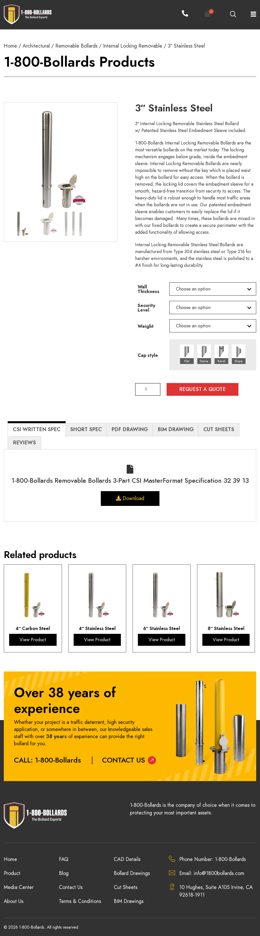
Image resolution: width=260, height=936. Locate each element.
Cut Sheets (125, 887)
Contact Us (123, 760)
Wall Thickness (148, 289)
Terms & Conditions (80, 901)
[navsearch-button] (233, 14)
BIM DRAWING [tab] (176, 429)
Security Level (146, 307)
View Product (33, 639)
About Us (13, 901)
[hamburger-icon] (250, 14)
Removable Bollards (76, 46)
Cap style (148, 355)
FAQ (63, 859)
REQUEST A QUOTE (202, 389)
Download (132, 498)
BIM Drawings (128, 901)
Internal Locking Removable (132, 46)
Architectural (36, 46)
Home (10, 46)
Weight (146, 326)
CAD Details (127, 859)
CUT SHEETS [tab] (218, 429)
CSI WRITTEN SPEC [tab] (36, 429)
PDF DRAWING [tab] (129, 429)
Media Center (19, 887)
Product (12, 873)
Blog (64, 873)
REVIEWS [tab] (24, 442)
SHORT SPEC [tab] (86, 429)
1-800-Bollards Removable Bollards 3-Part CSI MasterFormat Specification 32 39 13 (130, 480)
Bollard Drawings (132, 873)
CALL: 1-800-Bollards (47, 760)
